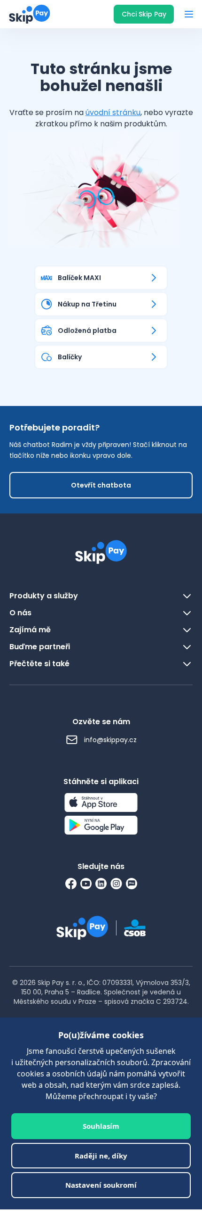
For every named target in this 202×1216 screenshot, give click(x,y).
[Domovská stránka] (27, 14)
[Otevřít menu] (188, 14)
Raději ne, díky (101, 1155)
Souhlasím (101, 1126)
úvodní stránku (112, 112)
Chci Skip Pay (144, 14)
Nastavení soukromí (101, 1185)
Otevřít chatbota (101, 485)
